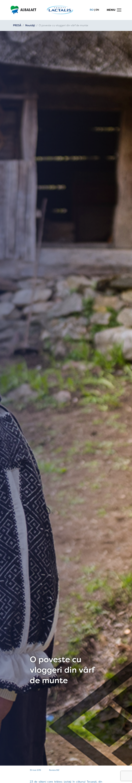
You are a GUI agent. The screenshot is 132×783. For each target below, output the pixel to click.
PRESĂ (17, 25)
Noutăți (30, 25)
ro (92, 10)
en (97, 10)
